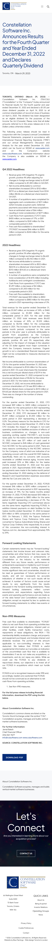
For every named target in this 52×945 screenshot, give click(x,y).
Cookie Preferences (26, 928)
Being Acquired (41, 904)
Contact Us (26, 853)
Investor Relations (41, 907)
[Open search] (47, 6)
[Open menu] (42, 6)
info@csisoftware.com (12, 737)
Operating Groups (41, 911)
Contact (26, 933)
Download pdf (14, 757)
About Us (40, 900)
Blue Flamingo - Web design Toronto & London (30, 940)
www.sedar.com (42, 148)
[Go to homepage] (14, 6)
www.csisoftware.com (32, 737)
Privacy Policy (26, 923)
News (41, 915)
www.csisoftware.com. (12, 153)
